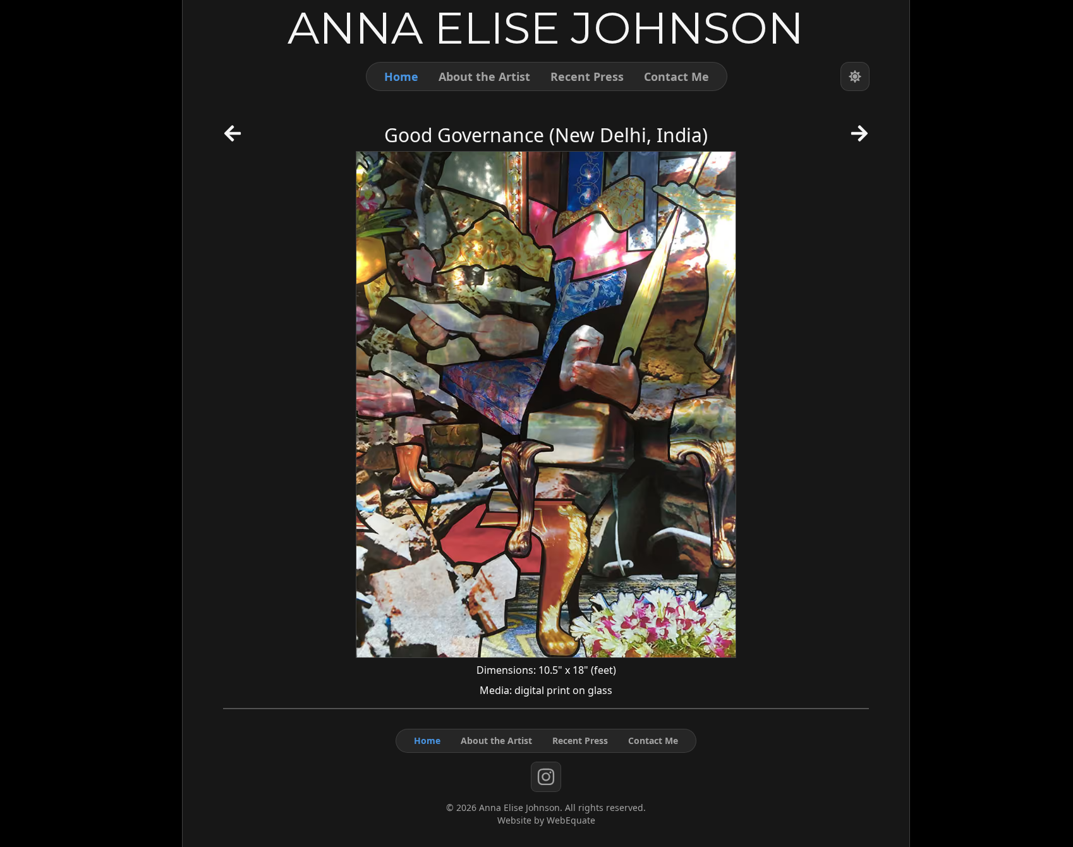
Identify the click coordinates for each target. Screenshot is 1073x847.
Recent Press (587, 76)
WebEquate (571, 820)
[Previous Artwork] (232, 138)
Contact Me (676, 76)
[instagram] (546, 776)
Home (401, 76)
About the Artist (484, 76)
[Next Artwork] (859, 138)
